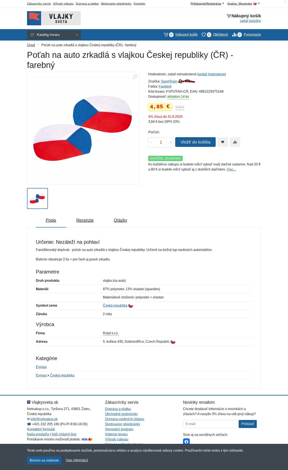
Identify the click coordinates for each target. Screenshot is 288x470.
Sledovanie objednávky (116, 3)
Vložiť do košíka (195, 142)
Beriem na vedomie (44, 460)
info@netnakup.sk (44, 419)
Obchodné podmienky (121, 414)
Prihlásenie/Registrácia (206, 3)
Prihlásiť (247, 424)
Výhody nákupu (63, 3)
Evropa (41, 367)
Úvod (31, 45)
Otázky (120, 220)
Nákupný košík (184, 35)
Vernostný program (119, 429)
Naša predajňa (38, 434)
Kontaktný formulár (41, 429)
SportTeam (169, 81)
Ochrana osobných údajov (124, 419)
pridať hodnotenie (211, 74)
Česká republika (115, 305)
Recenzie (85, 220)
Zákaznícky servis (39, 3)
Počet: (154, 132)
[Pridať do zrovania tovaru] (235, 142)
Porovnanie (250, 35)
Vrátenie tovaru (116, 434)
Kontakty (139, 3)
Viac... (231, 169)
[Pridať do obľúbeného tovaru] (222, 142)
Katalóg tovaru (48, 35)
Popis (51, 220)
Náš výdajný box (64, 434)
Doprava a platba (87, 3)
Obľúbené (218, 35)
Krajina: (239, 3)
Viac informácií (77, 460)
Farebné (165, 86)
